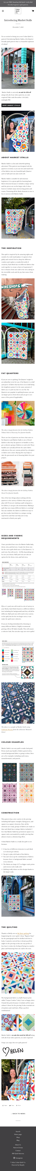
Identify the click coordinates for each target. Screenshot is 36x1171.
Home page (18, 1134)
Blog (18, 1140)
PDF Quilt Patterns (18, 1153)
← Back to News (18, 1113)
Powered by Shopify (18, 1165)
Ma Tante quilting (23, 933)
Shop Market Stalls (11, 105)
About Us (18, 1145)
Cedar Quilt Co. (20, 1162)
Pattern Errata (18, 1148)
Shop (18, 1137)
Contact (18, 1150)
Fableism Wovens (7, 729)
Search (18, 1131)
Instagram (19, 1158)
